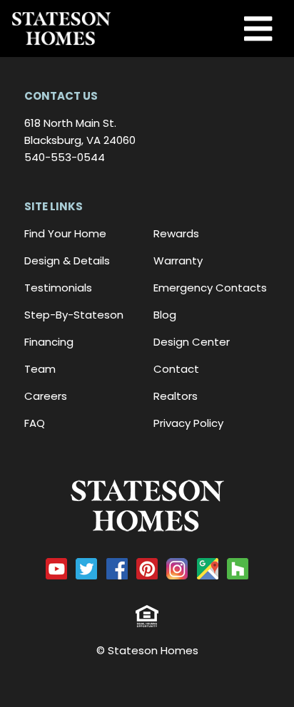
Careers (45, 395)
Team (40, 368)
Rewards (176, 233)
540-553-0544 (64, 157)
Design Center (191, 341)
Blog (164, 314)
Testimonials (58, 287)
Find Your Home (65, 233)
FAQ (34, 423)
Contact (176, 368)
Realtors (175, 395)
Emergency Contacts (210, 287)
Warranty (178, 260)
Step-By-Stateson (73, 314)
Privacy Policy (188, 423)
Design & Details (67, 260)
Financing (49, 341)
